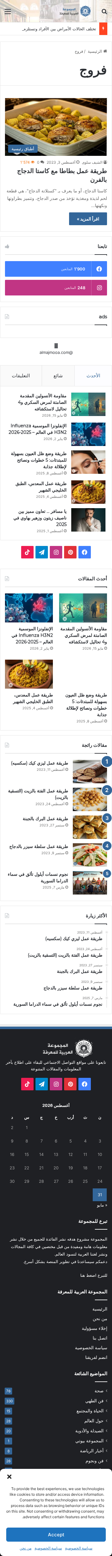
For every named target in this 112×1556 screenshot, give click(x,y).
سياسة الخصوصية (78, 1548)
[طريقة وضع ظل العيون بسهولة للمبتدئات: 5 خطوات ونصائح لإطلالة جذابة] (88, 462)
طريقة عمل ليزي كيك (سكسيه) (39, 763)
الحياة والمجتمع (90, 1410)
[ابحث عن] (104, 14)
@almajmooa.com (56, 352)
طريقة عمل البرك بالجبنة (45, 818)
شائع (58, 376)
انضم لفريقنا (96, 1357)
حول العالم (94, 1420)
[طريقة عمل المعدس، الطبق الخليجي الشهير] (88, 492)
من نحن (25, 1548)
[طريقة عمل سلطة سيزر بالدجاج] (90, 855)
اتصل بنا (100, 1337)
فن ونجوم (95, 1460)
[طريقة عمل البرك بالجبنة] (90, 827)
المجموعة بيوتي (89, 1440)
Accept (56, 1535)
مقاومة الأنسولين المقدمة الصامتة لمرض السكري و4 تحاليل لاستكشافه (42, 402)
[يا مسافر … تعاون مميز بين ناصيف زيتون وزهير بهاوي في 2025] (88, 520)
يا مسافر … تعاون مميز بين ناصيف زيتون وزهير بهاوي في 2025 (40, 517)
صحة (99, 1390)
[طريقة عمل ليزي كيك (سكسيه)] (90, 771)
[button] (9, 1477)
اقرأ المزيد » (88, 218)
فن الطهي (94, 1400)
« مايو (102, 1204)
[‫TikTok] (27, 552)
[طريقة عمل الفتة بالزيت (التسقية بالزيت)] (90, 799)
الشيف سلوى (92, 162)
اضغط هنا (88, 1275)
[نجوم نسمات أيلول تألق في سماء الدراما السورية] (90, 882)
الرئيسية (94, 51)
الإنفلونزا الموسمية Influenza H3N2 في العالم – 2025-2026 (32, 635)
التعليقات (21, 376)
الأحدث (93, 376)
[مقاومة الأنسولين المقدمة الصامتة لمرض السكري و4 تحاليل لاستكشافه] (88, 404)
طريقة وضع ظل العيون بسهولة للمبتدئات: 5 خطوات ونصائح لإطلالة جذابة (39, 460)
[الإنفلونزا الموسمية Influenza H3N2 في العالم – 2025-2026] (88, 434)
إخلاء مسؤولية (94, 1328)
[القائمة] (8, 14)
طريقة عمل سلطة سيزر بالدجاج (38, 846)
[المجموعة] (71, 11)
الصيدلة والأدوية (89, 1430)
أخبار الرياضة (92, 1450)
